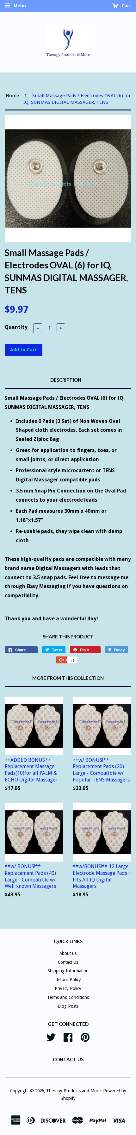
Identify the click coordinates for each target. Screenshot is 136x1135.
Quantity (16, 327)
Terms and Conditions (68, 997)
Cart (126, 5)
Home (12, 95)
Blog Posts (68, 1006)
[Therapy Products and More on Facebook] (68, 1036)
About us (68, 953)
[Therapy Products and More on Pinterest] (85, 1036)
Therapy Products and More (73, 1090)
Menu (19, 5)
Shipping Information (68, 970)
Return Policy (68, 979)
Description (65, 380)
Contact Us (68, 962)
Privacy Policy (68, 988)
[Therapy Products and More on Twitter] (51, 1036)
